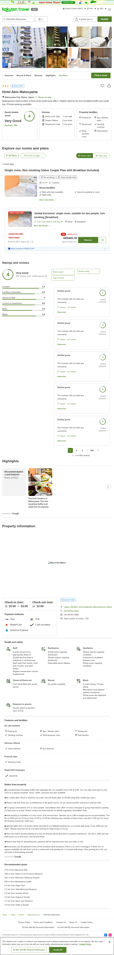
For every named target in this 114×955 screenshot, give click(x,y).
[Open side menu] (109, 9)
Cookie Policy (85, 944)
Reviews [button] (38, 75)
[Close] (109, 942)
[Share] (109, 85)
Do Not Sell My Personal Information (74, 927)
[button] (15, 9)
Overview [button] (9, 75)
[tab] (84, 155)
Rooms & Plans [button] (24, 75)
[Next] (108, 486)
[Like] (102, 86)
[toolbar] (54, 19)
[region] (57, 946)
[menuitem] (75, 8)
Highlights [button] (51, 75)
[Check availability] (102, 240)
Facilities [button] (63, 75)
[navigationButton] (64, 450)
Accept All (57, 950)
